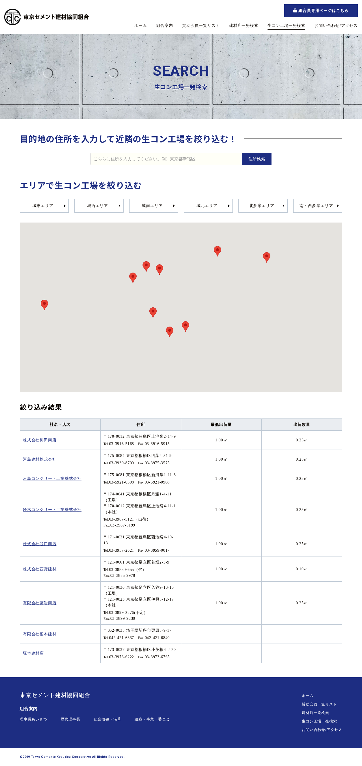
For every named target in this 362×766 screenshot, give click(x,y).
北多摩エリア (261, 206)
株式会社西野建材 (39, 569)
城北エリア (207, 206)
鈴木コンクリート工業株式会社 (52, 510)
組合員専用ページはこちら (323, 10)
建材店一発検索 (243, 25)
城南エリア (152, 206)
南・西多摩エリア (316, 206)
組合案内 (164, 25)
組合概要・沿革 (107, 719)
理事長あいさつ (33, 719)
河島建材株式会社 (39, 459)
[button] (185, 326)
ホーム (140, 25)
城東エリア (43, 206)
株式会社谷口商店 (39, 544)
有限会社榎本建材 (39, 634)
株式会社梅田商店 (39, 440)
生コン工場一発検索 (286, 25)
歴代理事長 (70, 719)
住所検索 (256, 159)
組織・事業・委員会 (152, 719)
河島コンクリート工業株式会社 (52, 478)
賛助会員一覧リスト (201, 25)
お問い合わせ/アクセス (336, 25)
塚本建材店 (33, 653)
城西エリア (97, 206)
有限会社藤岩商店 (39, 603)
